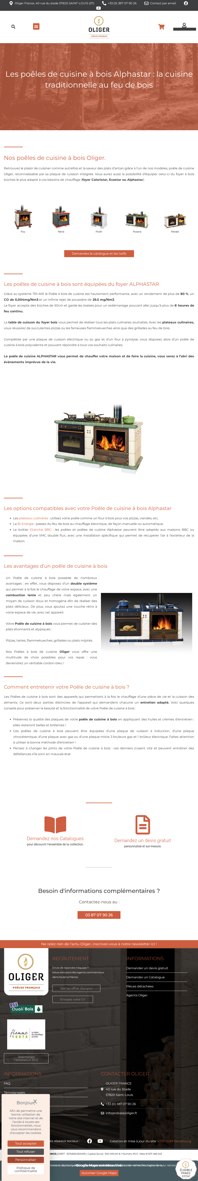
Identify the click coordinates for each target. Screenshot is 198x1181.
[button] (13, 26)
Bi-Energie (25, 524)
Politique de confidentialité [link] (26, 1169)
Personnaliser (25, 1160)
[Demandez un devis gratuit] (142, 825)
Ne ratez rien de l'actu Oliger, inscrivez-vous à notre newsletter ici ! (99, 944)
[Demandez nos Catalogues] (55, 825)
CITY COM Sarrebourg (174, 1141)
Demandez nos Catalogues (55, 838)
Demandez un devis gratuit (142, 840)
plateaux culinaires (33, 518)
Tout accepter (26, 1143)
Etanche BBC (40, 529)
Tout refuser (25, 1151)
